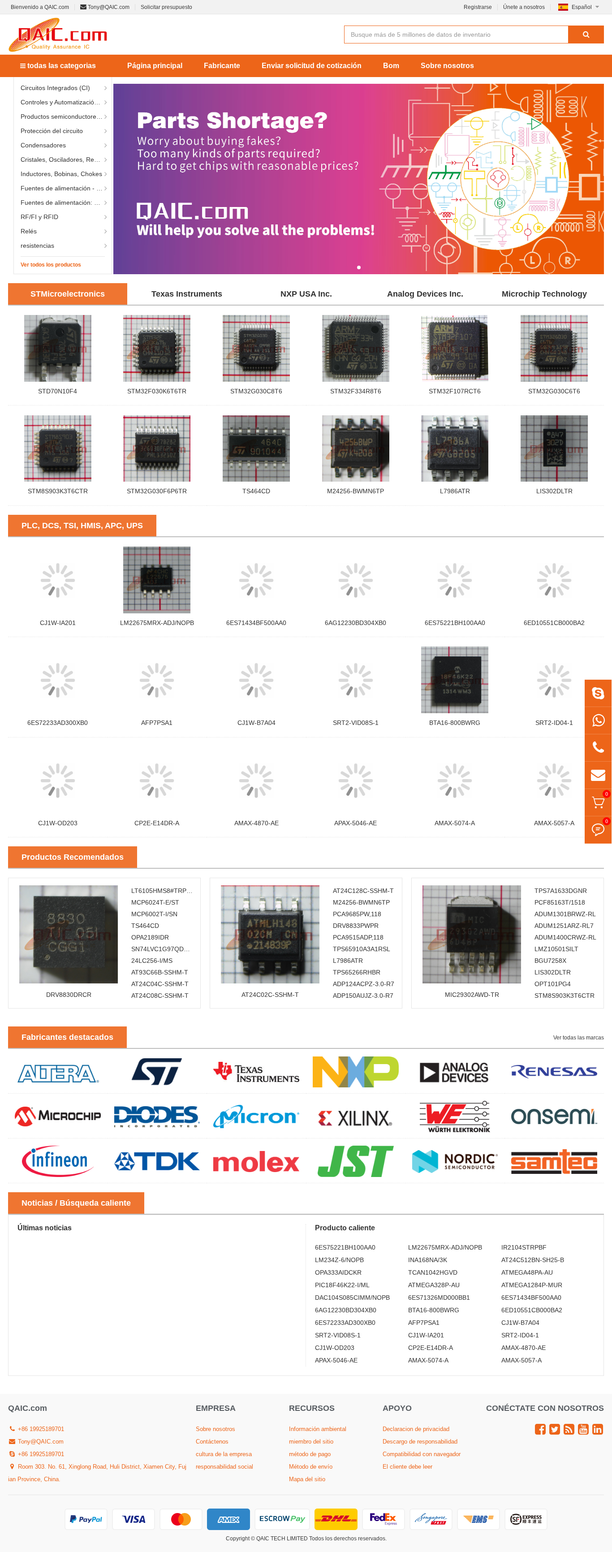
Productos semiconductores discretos (66, 116)
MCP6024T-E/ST (155, 902)
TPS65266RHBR (356, 972)
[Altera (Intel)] (58, 1071)
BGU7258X (550, 960)
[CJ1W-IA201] (58, 579)
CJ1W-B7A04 (256, 722)
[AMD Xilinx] (356, 1116)
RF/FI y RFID (39, 216)
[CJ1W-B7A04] (256, 679)
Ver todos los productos (51, 265)
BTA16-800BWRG (454, 722)
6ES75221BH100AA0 (455, 622)
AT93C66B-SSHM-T (159, 972)
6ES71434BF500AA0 (256, 622)
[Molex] (256, 1161)
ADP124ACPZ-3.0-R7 (363, 983)
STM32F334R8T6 (355, 391)
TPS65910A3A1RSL (361, 949)
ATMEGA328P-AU (434, 1285)
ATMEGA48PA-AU (527, 1272)
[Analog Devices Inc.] (455, 1071)
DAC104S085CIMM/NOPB (352, 1297)
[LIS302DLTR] (554, 448)
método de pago (310, 1454)
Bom (391, 65)
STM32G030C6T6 (554, 391)
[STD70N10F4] (58, 348)
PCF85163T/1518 (559, 902)
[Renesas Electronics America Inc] (554, 1071)
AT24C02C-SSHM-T (270, 994)
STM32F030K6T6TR (156, 391)
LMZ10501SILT (556, 949)
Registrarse (478, 7)
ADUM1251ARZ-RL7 (564, 925)
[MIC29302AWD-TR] (471, 934)
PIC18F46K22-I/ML (342, 1285)
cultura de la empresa (224, 1454)
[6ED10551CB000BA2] (554, 579)
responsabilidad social (224, 1466)
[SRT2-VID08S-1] (355, 679)
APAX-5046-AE (355, 823)
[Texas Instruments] (256, 1071)
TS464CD (256, 491)
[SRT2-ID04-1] (554, 679)
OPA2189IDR (150, 937)
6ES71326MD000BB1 (439, 1297)
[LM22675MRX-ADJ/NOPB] (157, 579)
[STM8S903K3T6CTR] (58, 448)
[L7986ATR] (455, 448)
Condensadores (43, 145)
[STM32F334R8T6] (355, 348)
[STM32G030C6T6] (554, 348)
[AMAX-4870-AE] (256, 780)
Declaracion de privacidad (416, 1429)
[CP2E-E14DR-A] (157, 780)
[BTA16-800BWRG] (455, 679)
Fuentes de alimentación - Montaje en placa (66, 188)
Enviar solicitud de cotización (312, 65)
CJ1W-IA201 (58, 622)
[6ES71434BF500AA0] (256, 579)
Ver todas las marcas (578, 1038)
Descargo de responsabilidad (420, 1441)
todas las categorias (61, 65)
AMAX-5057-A (554, 823)
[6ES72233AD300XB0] (58, 679)
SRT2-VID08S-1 (356, 722)
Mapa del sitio (307, 1479)
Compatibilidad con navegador (422, 1454)
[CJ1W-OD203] (58, 780)
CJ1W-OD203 (58, 823)
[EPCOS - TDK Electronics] (157, 1161)
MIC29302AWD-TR (472, 994)
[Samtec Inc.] (554, 1161)
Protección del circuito (52, 130)
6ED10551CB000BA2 (554, 622)
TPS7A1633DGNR (560, 890)
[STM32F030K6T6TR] (157, 348)
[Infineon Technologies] (58, 1161)
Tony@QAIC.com (107, 7)
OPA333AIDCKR (338, 1272)
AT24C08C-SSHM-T (160, 995)
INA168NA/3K (427, 1259)
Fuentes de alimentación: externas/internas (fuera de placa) (66, 202)
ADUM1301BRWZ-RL (565, 914)
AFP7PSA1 (156, 722)
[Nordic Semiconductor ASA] (455, 1161)
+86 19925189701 (40, 1429)
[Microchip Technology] (58, 1116)
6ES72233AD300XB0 (57, 722)
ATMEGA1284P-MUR (531, 1285)
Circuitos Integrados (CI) (55, 87)
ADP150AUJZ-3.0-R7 (363, 995)
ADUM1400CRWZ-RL (565, 937)
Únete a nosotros (524, 7)
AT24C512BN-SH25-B (532, 1259)
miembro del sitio (311, 1441)
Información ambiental (317, 1429)
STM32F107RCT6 (455, 391)
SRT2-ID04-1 (554, 722)
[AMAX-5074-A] (455, 780)
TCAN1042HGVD (432, 1272)
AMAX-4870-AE (256, 823)
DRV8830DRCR (68, 994)
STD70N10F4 (57, 391)
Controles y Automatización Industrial (66, 102)
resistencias (37, 245)
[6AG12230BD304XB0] (355, 579)
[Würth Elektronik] (455, 1116)
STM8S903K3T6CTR (58, 491)
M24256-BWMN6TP (355, 491)
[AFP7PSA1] (157, 679)
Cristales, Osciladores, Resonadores (66, 159)
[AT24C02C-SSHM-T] (270, 934)
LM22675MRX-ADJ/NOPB (157, 622)
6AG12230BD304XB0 (355, 622)
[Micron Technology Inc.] (256, 1116)
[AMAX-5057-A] (554, 780)
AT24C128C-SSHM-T (363, 890)
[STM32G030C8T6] (256, 348)
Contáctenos (212, 1441)
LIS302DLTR (554, 491)
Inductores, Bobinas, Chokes (61, 173)
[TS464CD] (256, 448)
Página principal (154, 65)
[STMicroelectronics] (157, 1071)
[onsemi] (554, 1116)
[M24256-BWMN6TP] (355, 448)
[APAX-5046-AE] (355, 780)
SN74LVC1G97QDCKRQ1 (168, 949)
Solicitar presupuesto (166, 7)
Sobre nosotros (447, 65)
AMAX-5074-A (455, 823)
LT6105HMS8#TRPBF (162, 890)
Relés (29, 231)
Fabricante (222, 65)
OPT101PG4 (552, 983)
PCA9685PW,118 (357, 914)
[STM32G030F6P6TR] (157, 448)
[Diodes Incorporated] (157, 1116)
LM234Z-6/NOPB (339, 1259)
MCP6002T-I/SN (154, 914)
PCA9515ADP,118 (358, 937)
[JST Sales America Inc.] (356, 1161)
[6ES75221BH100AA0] (455, 579)
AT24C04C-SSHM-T (160, 983)
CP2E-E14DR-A (156, 823)
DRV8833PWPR (356, 925)
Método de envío (310, 1466)
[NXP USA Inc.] (356, 1071)
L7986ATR (455, 491)
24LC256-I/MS (151, 960)
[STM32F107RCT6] (455, 348)
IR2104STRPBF (524, 1247)
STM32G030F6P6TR (157, 491)
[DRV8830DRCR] (68, 934)
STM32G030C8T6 (256, 391)
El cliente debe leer (407, 1466)
